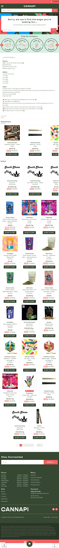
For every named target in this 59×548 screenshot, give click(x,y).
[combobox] (26, 10)
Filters (4, 546)
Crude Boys (29, 393)
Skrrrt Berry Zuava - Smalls (35, 182)
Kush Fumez (29, 324)
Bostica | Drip (49, 324)
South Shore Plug (12, 181)
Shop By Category (36, 477)
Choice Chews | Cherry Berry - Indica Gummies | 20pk (29, 257)
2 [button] (23, 445)
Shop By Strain (35, 485)
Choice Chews (10, 217)
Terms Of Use (54, 517)
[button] (2, 6)
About (3, 491)
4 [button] (29, 445)
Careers (3, 494)
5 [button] (32, 445)
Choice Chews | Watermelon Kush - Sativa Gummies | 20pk (10, 291)
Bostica (49, 322)
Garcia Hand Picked (29, 322)
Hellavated (29, 217)
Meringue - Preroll (39, 428)
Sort (54, 546)
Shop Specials (35, 480)
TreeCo (39, 426)
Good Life (12, 182)
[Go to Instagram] (56, 509)
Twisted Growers (12, 142)
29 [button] (38, 445)
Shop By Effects (35, 482)
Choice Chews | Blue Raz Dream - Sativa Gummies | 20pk (10, 221)
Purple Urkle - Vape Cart (29, 395)
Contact (3, 496)
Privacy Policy (46, 517)
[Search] (55, 10)
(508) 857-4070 (36, 491)
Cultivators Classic (10, 356)
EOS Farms (49, 253)
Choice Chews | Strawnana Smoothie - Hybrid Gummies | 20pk (49, 291)
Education (4, 501)
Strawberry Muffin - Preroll (12, 144)
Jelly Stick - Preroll (29, 358)
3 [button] (26, 445)
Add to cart (13, 154)
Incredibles (10, 253)
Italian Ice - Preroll (35, 144)
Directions (4, 499)
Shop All (33, 475)
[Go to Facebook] (53, 509)
